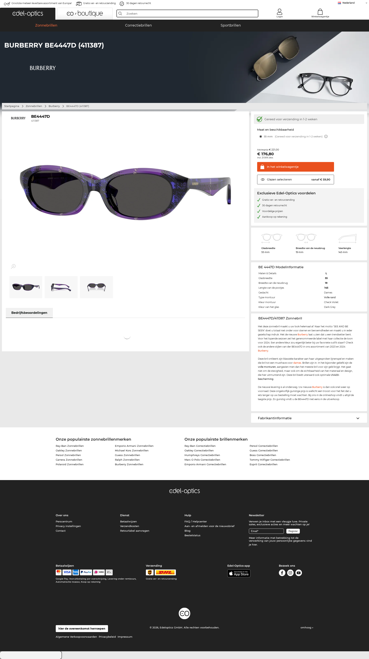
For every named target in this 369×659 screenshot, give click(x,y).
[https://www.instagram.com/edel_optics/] (290, 573)
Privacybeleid (107, 636)
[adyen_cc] (59, 572)
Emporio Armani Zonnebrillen (134, 445)
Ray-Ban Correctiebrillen (200, 445)
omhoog (306, 627)
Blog (187, 530)
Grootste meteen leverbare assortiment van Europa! (42, 3)
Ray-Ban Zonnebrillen (70, 445)
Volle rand (330, 297)
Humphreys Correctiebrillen (202, 455)
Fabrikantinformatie (275, 418)
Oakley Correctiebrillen (199, 450)
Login (280, 16)
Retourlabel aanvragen (134, 530)
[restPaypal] (86, 572)
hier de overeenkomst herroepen (81, 628)
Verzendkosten (129, 526)
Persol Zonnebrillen (68, 455)
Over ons (62, 515)
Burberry (54, 106)
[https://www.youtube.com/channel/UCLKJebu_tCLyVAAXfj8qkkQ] (298, 573)
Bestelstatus (192, 535)
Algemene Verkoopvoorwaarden (76, 636)
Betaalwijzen (128, 521)
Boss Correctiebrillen (263, 455)
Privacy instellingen (68, 526)
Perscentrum (64, 521)
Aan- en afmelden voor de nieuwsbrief (209, 526)
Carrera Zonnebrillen (69, 459)
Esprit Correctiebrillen (264, 464)
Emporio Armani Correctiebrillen (205, 464)
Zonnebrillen (34, 106)
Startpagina (11, 106)
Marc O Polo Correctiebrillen (202, 459)
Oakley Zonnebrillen (69, 450)
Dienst (124, 515)
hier (254, 544)
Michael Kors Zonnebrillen (132, 450)
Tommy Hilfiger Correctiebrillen (270, 459)
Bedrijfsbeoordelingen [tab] (29, 313)
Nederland (348, 2)
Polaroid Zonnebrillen (70, 464)
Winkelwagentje (320, 16)
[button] (27, 14)
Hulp (187, 515)
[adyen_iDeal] (99, 572)
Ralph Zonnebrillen (127, 459)
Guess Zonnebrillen (127, 455)
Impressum (125, 636)
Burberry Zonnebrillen (129, 464)
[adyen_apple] (109, 572)
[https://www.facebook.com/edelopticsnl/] (282, 573)
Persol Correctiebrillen (264, 445)
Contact (61, 530)
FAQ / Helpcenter (195, 521)
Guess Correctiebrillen (264, 450)
